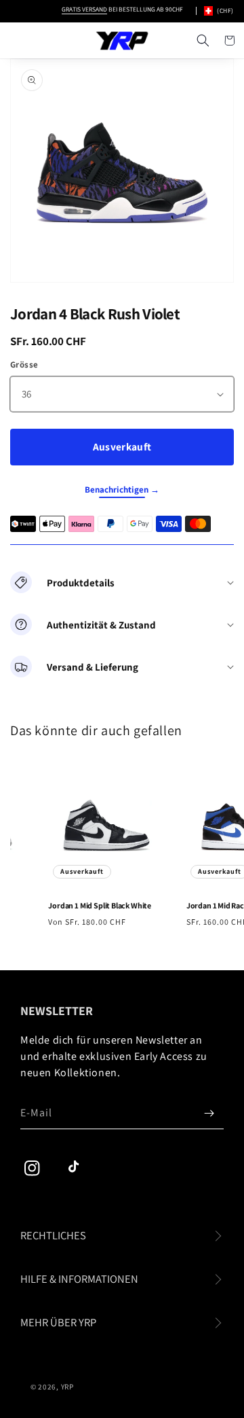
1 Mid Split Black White (96, 905)
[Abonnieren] (209, 1113)
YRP (67, 1387)
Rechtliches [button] (53, 1235)
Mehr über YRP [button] (58, 1322)
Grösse (24, 364)
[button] (203, 41)
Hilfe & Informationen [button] (79, 1278)
